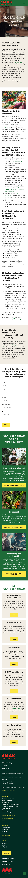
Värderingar (5, 831)
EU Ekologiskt (6, 802)
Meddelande (5, 412)
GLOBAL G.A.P (6, 808)
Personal (4, 843)
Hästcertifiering (6, 812)
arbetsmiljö (18, 62)
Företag (4, 397)
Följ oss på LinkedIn (7, 861)
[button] (24, 2)
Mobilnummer (6, 404)
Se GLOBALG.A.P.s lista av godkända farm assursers (14, 189)
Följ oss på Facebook (8, 858)
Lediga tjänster (6, 847)
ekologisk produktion (15, 708)
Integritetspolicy (6, 864)
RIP (3, 810)
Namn (3, 382)
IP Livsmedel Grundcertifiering (11, 806)
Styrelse (4, 845)
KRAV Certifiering (7, 800)
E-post (3, 390)
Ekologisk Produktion (8, 799)
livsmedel (8, 128)
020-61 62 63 (5, 768)
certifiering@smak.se (8, 791)
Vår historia (5, 829)
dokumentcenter (18, 162)
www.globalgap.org (15, 319)
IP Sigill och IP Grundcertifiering (11, 804)
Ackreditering (6, 828)
